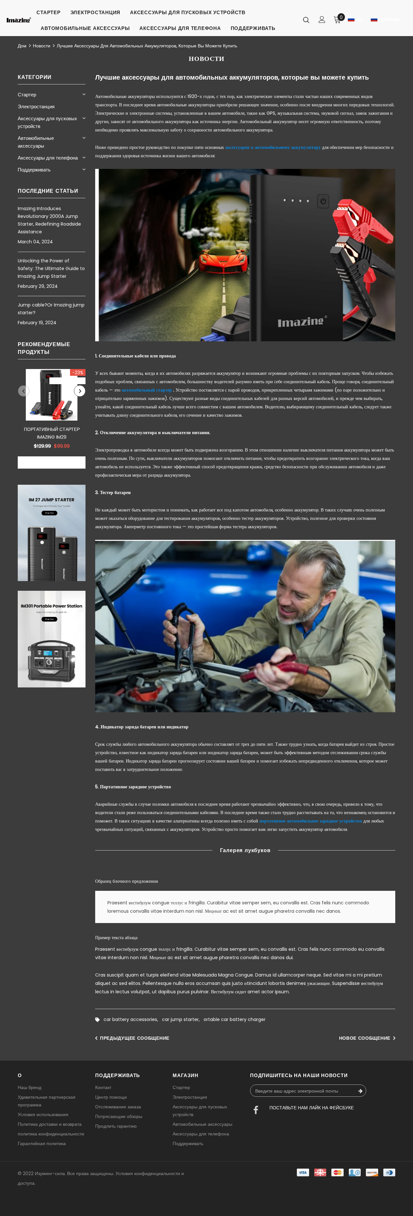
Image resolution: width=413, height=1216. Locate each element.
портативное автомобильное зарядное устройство (310, 821)
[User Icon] (322, 19)
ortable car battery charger (235, 1019)
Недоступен (52, 462)
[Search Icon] (306, 19)
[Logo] (19, 19)
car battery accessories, (133, 1019)
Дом (22, 46)
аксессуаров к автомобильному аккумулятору (273, 147)
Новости (41, 46)
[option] (51, 419)
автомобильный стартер (147, 390)
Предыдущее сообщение (134, 1038)
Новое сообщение (365, 1038)
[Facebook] (256, 1111)
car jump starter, (183, 1019)
